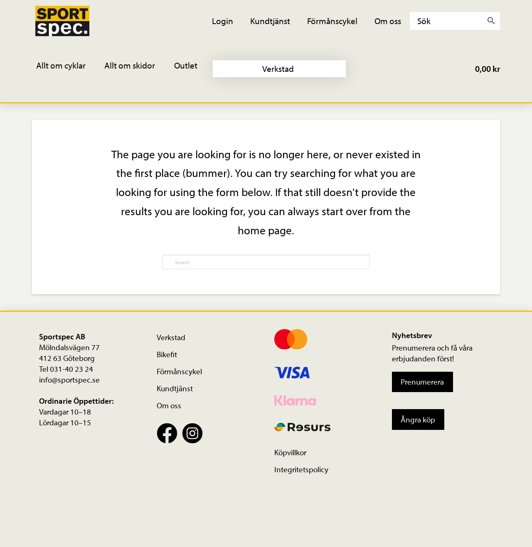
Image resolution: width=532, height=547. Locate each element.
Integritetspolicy (301, 469)
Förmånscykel (179, 371)
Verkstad (171, 337)
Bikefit (167, 354)
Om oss (169, 405)
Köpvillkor (290, 452)
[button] (66, 68)
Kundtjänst (175, 388)
